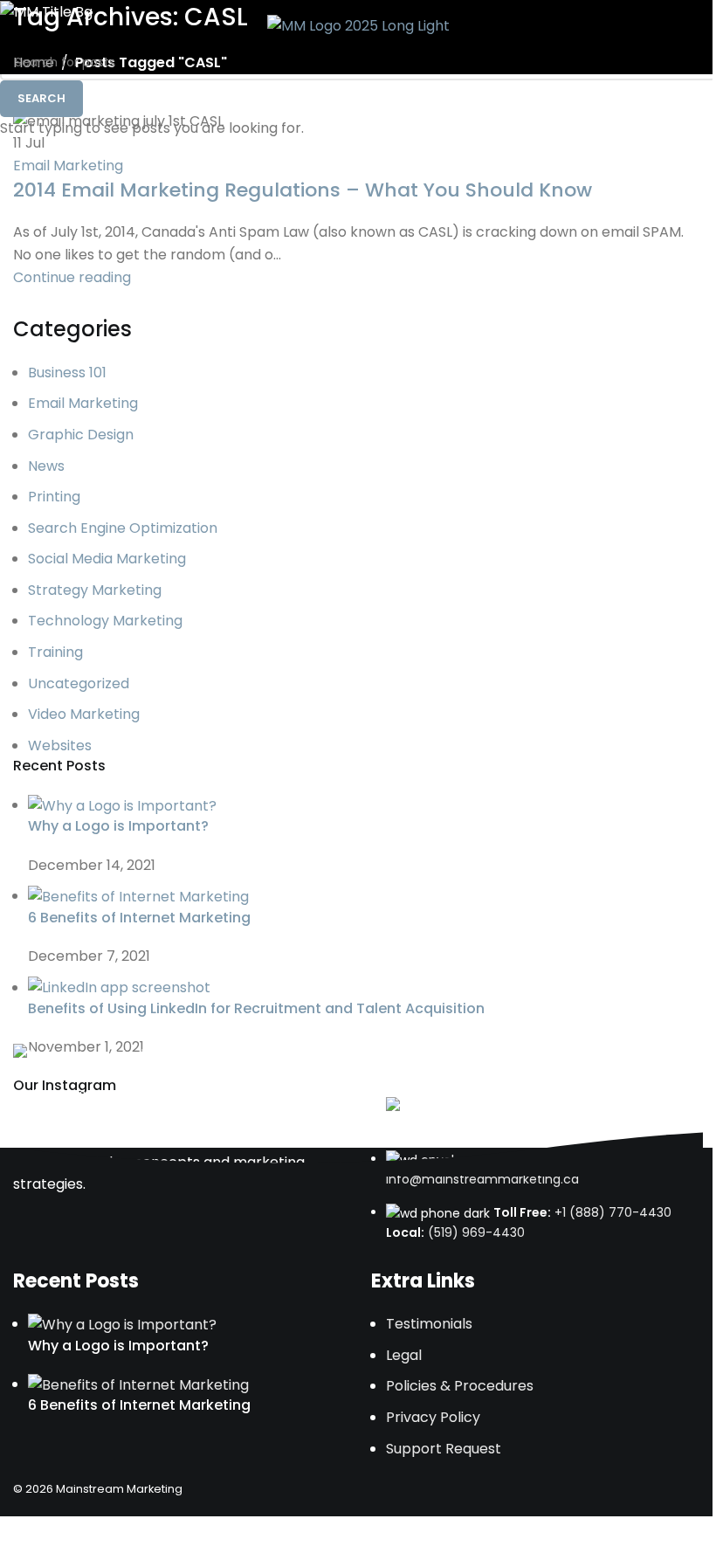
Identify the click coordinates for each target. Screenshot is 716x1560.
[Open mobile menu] (696, 26)
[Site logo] (358, 25)
